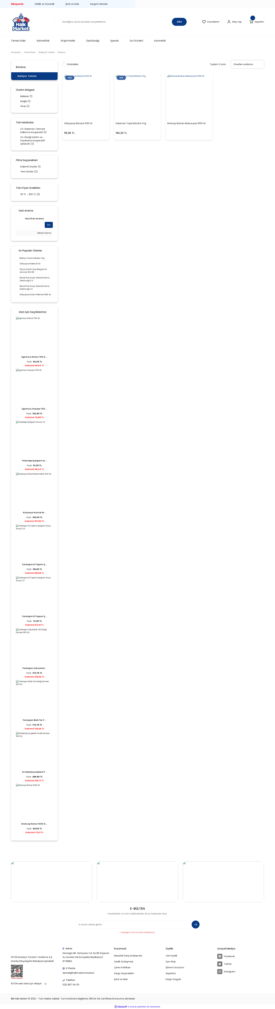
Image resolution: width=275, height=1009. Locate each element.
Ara (48, 224)
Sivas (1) (24, 106)
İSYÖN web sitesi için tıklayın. (27, 983)
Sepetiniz (171, 973)
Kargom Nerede (99, 4)
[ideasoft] (120, 1006)
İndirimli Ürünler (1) (30, 166)
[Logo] (21, 21)
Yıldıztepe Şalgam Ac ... (34, 460)
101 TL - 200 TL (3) (30, 194)
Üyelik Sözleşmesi (123, 961)
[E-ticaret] (137, 1006)
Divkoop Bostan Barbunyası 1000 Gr (186, 123)
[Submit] (196, 924)
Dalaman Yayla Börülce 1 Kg (131, 123)
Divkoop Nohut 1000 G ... (34, 823)
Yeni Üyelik (171, 955)
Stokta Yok (189, 114)
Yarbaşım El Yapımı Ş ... (34, 564)
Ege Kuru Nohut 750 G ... (34, 356)
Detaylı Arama (44, 233)
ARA (179, 22)
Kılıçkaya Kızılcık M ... (34, 512)
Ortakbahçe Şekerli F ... (34, 771)
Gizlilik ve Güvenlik (44, 4)
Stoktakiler (72, 64)
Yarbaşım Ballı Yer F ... (34, 720)
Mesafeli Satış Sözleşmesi (128, 955)
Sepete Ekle (84, 114)
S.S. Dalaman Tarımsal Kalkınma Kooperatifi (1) (33, 130)
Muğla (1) (25, 101)
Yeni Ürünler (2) (29, 171)
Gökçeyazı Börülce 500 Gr (78, 123)
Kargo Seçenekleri (124, 973)
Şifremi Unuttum (175, 967)
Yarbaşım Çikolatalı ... (34, 668)
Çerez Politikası (122, 967)
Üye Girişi (171, 961)
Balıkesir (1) (26, 96)
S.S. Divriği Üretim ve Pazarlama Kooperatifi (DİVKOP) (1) (32, 140)
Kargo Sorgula (173, 979)
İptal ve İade (72, 4)
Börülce (61, 52)
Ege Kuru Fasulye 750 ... (34, 408)
